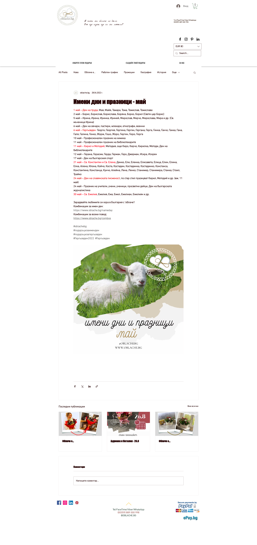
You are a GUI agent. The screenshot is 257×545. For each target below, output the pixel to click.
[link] (195, 6)
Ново (76, 72)
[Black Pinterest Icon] (192, 39)
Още (174, 72)
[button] (188, 46)
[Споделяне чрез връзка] (96, 386)
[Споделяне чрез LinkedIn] (89, 386)
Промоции (129, 72)
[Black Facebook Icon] (180, 39)
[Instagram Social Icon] (65, 503)
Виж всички (193, 406)
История (161, 72)
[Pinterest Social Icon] (77, 503)
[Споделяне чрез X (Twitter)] (82, 386)
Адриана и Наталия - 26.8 (125, 441)
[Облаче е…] (80, 424)
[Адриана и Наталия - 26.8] (128, 424)
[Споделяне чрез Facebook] (74, 386)
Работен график (109, 72)
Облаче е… (89, 72)
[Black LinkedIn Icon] (198, 39)
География (146, 72)
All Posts (63, 72)
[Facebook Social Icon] (59, 503)
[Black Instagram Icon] (186, 39)
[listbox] (188, 46)
